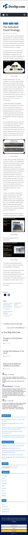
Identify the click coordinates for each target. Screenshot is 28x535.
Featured (5, 23)
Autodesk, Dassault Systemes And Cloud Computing (8, 304)
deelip (15, 33)
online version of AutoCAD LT (14, 98)
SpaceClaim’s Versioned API (16, 454)
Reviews (4, 495)
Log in (3, 504)
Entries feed (5, 506)
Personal (4, 493)
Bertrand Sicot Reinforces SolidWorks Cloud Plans (12, 365)
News (3, 485)
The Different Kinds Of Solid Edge (12, 324)
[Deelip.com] (3, 15)
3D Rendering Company (8, 450)
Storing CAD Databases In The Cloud (13, 352)
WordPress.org (5, 511)
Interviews (4, 483)
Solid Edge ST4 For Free (14, 448)
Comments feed (6, 509)
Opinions (11, 23)
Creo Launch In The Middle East (16, 328)
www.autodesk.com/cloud (12, 283)
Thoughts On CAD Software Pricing (12, 339)
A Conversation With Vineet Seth (16, 445)
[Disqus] (14, 390)
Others (16, 23)
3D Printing (4, 476)
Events (3, 478)
